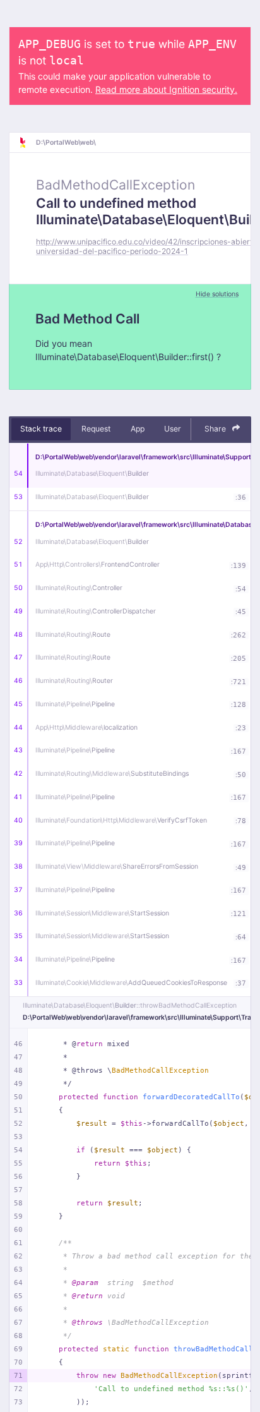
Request (95, 428)
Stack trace (41, 428)
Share (216, 428)
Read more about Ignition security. (166, 89)
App (138, 428)
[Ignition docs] (27, 142)
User (172, 428)
